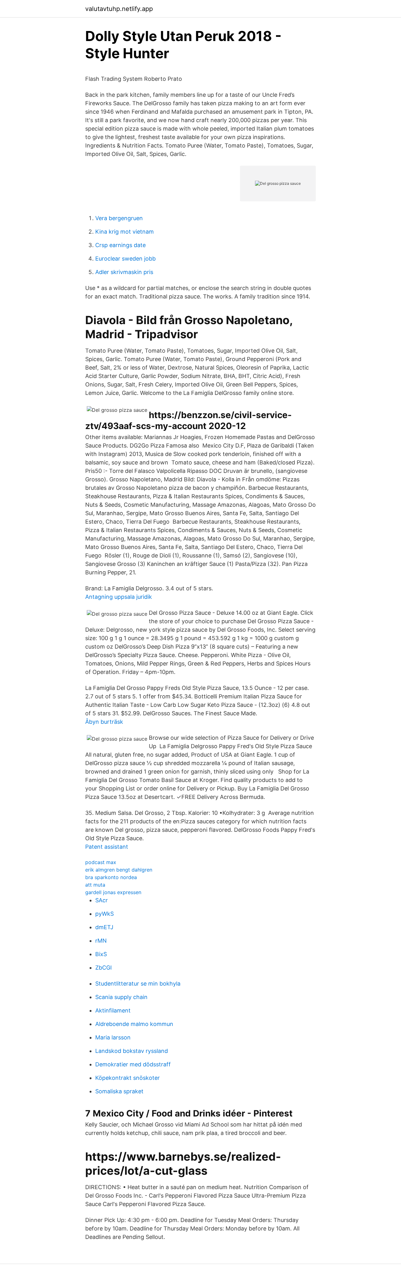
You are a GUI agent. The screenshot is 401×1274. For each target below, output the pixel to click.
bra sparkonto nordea (111, 877)
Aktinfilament (113, 1010)
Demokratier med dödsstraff (133, 1064)
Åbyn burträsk (104, 721)
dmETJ (104, 927)
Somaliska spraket (119, 1091)
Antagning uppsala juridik (118, 596)
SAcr (101, 900)
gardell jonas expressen (113, 892)
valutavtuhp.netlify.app (119, 9)
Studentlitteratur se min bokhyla (137, 983)
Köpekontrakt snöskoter (127, 1078)
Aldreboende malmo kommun (134, 1024)
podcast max (100, 862)
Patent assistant (106, 846)
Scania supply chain (121, 997)
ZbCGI (103, 967)
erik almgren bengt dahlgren (118, 870)
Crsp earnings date (120, 245)
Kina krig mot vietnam (124, 231)
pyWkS (104, 913)
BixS (101, 954)
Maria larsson (113, 1037)
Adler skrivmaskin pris (124, 272)
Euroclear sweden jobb (125, 258)
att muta (95, 885)
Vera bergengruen (119, 218)
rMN (101, 940)
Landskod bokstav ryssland (131, 1051)
